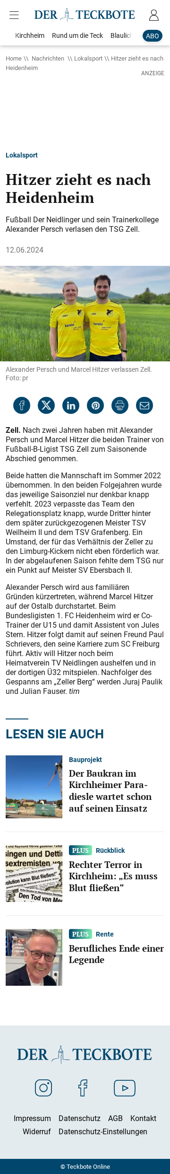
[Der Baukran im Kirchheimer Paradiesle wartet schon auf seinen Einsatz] (34, 786)
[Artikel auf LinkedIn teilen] (70, 405)
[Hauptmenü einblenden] (16, 15)
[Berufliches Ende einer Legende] (34, 956)
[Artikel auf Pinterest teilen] (95, 405)
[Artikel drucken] (119, 405)
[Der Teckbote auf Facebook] (82, 1087)
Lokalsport (88, 58)
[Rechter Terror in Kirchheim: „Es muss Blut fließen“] (34, 872)
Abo (152, 35)
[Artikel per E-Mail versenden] (144, 405)
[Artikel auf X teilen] (46, 405)
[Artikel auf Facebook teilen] (21, 405)
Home (14, 58)
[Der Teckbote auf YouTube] (125, 1087)
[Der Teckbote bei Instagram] (43, 1087)
